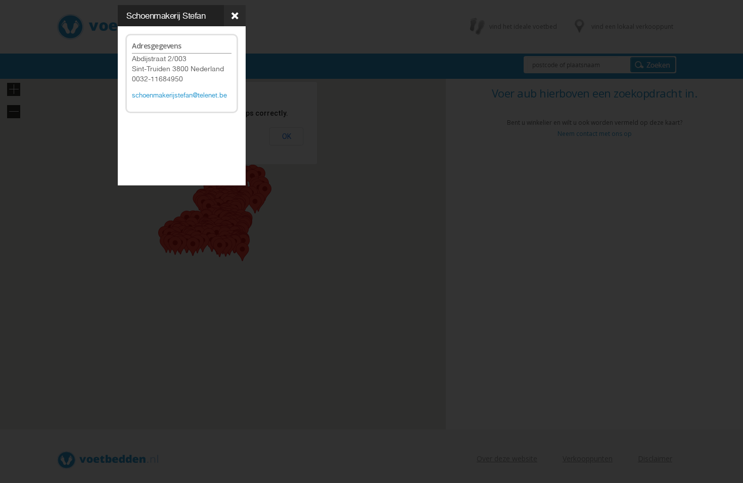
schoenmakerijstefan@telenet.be (179, 95)
